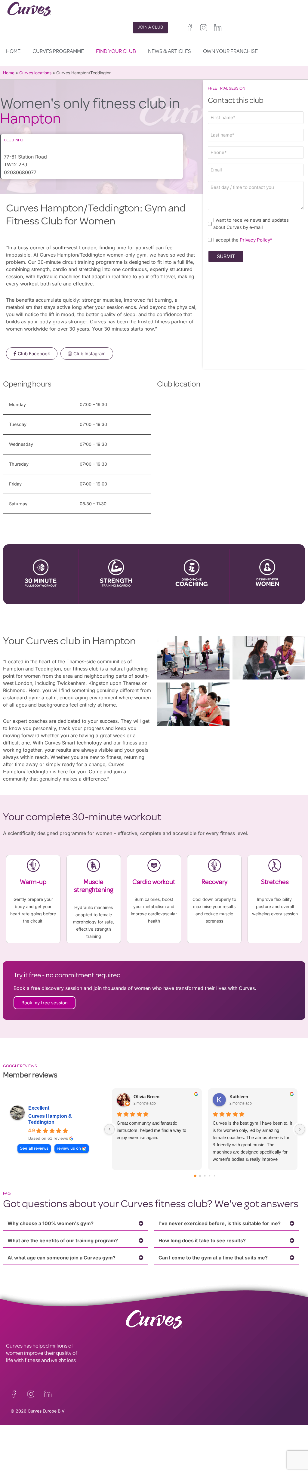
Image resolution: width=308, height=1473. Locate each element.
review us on (69, 1148)
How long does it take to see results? (202, 1240)
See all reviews (34, 1148)
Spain (191, 1454)
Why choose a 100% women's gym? (51, 1223)
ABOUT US (18, 1451)
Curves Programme (58, 51)
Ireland (195, 1447)
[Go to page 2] (204, 1176)
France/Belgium (169, 1454)
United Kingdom (169, 1447)
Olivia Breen (146, 1096)
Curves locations (35, 72)
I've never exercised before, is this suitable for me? (220, 1223)
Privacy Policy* (256, 240)
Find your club (116, 51)
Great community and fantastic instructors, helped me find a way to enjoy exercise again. (151, 1130)
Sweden (189, 1462)
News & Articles (169, 51)
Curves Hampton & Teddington (50, 1119)
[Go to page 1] (200, 1176)
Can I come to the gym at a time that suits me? (213, 1258)
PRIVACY (90, 1436)
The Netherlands (170, 1469)
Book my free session (44, 1003)
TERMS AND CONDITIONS (110, 1444)
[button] (75, 1223)
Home (13, 51)
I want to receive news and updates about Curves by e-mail (251, 223)
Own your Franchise (230, 51)
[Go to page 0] (195, 1176)
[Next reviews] (300, 1129)
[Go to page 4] (214, 1175)
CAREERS (17, 1444)
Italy (205, 1454)
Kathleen (238, 1096)
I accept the (243, 240)
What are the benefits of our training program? (63, 1240)
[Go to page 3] (209, 1175)
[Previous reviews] (109, 1129)
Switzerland (165, 1462)
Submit (226, 256)
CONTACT (17, 1436)
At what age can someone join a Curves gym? (62, 1258)
